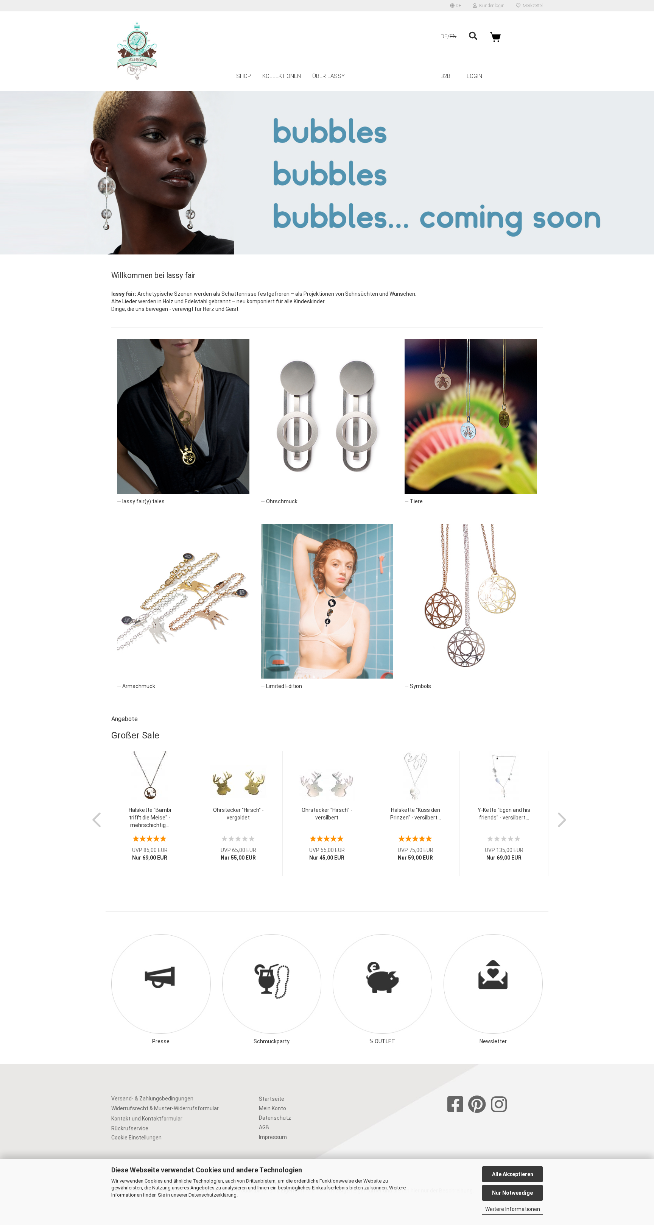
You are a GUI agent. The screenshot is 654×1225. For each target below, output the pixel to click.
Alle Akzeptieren (512, 1174)
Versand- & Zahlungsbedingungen (152, 1098)
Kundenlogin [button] (491, 5)
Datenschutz (275, 1118)
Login (474, 76)
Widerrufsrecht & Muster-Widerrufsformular (165, 1108)
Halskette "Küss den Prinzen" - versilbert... (415, 814)
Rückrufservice (129, 1128)
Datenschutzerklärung (212, 1195)
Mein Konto (272, 1108)
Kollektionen (281, 76)
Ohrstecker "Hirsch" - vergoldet (238, 814)
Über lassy (328, 76)
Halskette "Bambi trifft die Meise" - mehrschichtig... (150, 817)
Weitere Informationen (512, 1209)
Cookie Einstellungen (136, 1137)
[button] (455, 5)
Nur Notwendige (512, 1193)
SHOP (243, 76)
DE (444, 36)
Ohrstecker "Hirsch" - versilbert (327, 814)
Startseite (271, 1099)
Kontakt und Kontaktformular (146, 1119)
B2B (445, 76)
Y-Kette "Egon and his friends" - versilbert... (504, 814)
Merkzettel (531, 5)
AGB (264, 1127)
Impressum (273, 1137)
